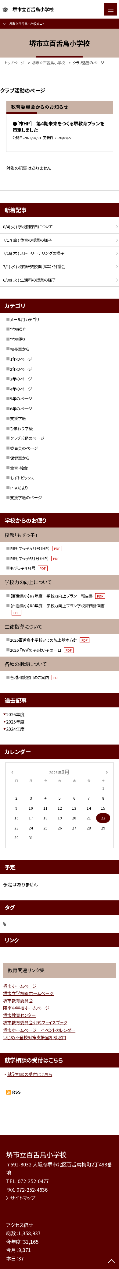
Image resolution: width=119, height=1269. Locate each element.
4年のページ (21, 389)
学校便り (17, 339)
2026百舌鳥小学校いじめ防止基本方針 (49, 640)
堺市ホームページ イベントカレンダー (39, 1030)
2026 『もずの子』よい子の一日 (41, 650)
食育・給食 (19, 468)
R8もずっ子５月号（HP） (35, 548)
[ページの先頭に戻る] (111, 1261)
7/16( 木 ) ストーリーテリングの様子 (33, 253)
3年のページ (21, 379)
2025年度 (15, 722)
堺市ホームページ (20, 986)
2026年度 (15, 714)
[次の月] (107, 771)
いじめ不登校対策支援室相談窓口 (34, 1037)
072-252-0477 (33, 1181)
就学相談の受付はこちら (29, 1074)
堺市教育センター (19, 1015)
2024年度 (15, 729)
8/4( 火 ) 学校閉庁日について (28, 227)
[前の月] (12, 771)
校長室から (19, 349)
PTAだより (19, 488)
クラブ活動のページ (27, 438)
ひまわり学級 (21, 428)
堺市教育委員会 (18, 1000)
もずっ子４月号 (28, 568)
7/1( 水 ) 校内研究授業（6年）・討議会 (34, 266)
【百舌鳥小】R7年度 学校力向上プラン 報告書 (56, 596)
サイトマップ (22, 1197)
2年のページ (21, 369)
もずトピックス (22, 478)
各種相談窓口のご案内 (35, 677)
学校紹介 (18, 329)
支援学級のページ (26, 497)
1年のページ (21, 359)
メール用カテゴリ (24, 319)
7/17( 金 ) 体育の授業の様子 (27, 240)
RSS (16, 1092)
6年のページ (21, 409)
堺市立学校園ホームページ (28, 993)
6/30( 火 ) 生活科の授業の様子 (29, 280)
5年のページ (21, 398)
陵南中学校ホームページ (26, 1008)
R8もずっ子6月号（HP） (34, 558)
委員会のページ (24, 448)
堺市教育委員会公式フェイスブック (35, 1022)
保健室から (19, 458)
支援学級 (18, 418)
